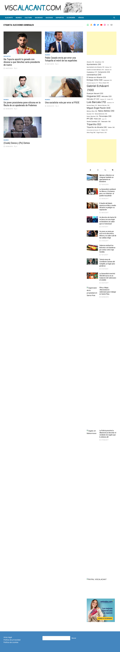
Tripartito (94, 124)
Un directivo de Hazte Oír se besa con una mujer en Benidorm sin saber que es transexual (107, 220)
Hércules (106, 96)
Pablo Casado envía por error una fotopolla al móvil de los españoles (61, 59)
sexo (104, 119)
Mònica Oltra (92, 111)
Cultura (28, 18)
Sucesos (49, 18)
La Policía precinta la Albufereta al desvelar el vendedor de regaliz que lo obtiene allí (107, 434)
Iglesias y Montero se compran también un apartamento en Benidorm (106, 178)
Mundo (19, 18)
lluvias (110, 99)
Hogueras (93, 96)
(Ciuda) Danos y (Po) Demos (17, 143)
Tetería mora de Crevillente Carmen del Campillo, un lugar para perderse (107, 262)
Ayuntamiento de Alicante (95, 67)
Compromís (104, 72)
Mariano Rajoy (92, 105)
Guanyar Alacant (95, 93)
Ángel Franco (101, 132)
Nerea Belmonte (101, 114)
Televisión (106, 121)
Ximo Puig (91, 132)
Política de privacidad (12, 640)
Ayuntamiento (94, 64)
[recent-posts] (98, 170)
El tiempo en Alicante (96, 77)
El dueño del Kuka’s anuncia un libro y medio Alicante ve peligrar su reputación (107, 206)
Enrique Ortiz (95, 80)
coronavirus (94, 75)
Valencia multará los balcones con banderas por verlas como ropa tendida (107, 248)
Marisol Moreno (103, 105)
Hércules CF (93, 99)
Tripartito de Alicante (97, 127)
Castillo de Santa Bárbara (95, 69)
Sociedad (39, 18)
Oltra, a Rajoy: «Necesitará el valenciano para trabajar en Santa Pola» (107, 291)
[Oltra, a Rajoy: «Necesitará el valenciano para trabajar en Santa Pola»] (92, 288)
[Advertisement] (101, 43)
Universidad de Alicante (93, 130)
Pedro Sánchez (92, 116)
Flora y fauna (104, 83)
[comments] (105, 170)
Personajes (105, 116)
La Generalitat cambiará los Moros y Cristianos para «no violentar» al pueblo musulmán (107, 192)
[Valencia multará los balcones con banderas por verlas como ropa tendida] (92, 246)
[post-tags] (112, 170)
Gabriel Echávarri (98, 88)
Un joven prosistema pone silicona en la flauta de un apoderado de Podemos (22, 104)
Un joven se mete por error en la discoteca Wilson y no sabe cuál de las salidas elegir (107, 234)
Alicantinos (99, 62)
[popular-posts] (90, 170)
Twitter (111, 127)
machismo (110, 102)
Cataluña (108, 69)
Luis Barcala (96, 102)
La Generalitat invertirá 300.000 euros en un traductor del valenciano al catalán (107, 277)
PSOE (97, 119)
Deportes (60, 18)
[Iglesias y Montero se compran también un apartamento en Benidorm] (92, 175)
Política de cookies (11, 642)
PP (90, 119)
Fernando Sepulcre (92, 83)
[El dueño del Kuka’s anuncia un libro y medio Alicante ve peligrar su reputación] (92, 204)
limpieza (103, 99)
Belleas (108, 67)
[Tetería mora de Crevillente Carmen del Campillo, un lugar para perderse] (92, 260)
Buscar (74, 638)
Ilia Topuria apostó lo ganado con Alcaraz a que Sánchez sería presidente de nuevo (22, 62)
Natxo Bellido (106, 111)
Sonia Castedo (93, 121)
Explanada (108, 80)
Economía (71, 18)
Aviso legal (8, 637)
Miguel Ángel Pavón (98, 108)
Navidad (90, 114)
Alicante (9, 18)
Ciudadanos (92, 72)
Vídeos (81, 18)
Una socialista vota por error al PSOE (62, 102)
